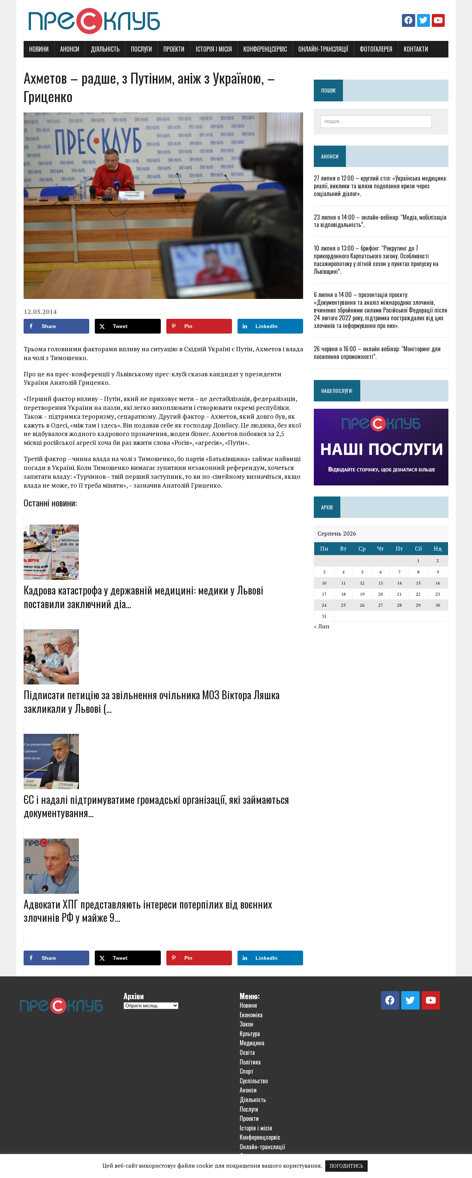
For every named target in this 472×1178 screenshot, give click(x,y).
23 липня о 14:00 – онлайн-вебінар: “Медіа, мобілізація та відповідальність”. (380, 221)
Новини (39, 49)
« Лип (321, 626)
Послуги (141, 49)
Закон (246, 1024)
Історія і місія (214, 49)
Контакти (416, 49)
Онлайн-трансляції (323, 49)
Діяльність (105, 49)
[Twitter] (423, 20)
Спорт (246, 1071)
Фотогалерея (376, 49)
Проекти (173, 49)
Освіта (247, 1052)
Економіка (251, 1014)
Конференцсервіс (265, 49)
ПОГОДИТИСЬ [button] (346, 1166)
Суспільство (254, 1080)
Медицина (252, 1042)
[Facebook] (408, 20)
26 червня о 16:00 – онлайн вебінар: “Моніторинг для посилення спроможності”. (377, 352)
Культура (250, 1033)
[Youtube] (438, 20)
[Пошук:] (376, 121)
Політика (250, 1061)
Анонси (69, 49)
